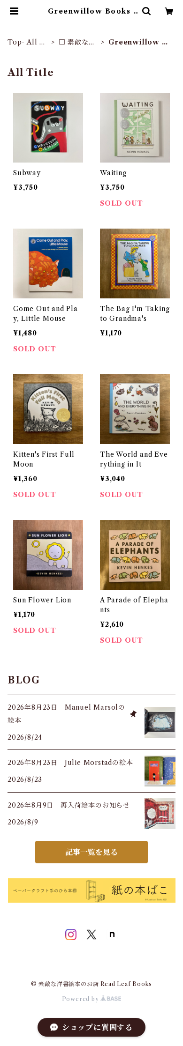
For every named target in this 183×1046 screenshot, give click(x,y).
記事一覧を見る (91, 852)
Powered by (81, 998)
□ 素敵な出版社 (77, 42)
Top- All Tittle (27, 42)
